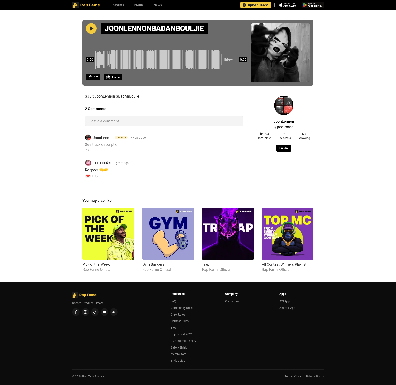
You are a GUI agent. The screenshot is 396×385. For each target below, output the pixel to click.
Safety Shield (179, 347)
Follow (283, 148)
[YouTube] (104, 312)
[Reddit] (114, 312)
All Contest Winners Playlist (284, 264)
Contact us (232, 301)
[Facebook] (76, 312)
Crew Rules (178, 314)
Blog (174, 327)
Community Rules (182, 308)
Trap (205, 264)
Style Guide (178, 360)
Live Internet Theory (183, 341)
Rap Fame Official (96, 269)
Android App (287, 308)
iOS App (284, 301)
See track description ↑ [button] (103, 144)
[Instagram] (85, 312)
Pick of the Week (96, 264)
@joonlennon (283, 127)
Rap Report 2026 (181, 334)
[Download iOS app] (288, 5)
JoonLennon (103, 137)
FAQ (173, 301)
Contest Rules (180, 321)
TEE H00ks (102, 163)
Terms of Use (293, 376)
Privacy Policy (315, 376)
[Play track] (91, 28)
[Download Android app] (313, 5)
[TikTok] (95, 312)
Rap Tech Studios (93, 376)
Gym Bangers (153, 264)
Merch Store (178, 354)
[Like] (87, 150)
